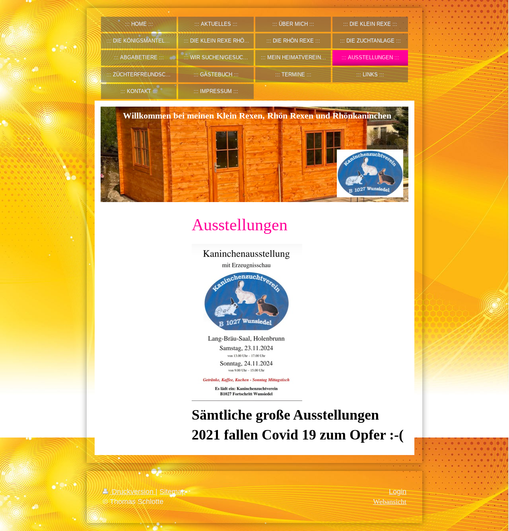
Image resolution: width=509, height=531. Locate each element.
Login (397, 492)
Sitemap (172, 492)
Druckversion (132, 492)
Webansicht (389, 502)
